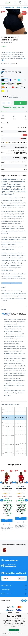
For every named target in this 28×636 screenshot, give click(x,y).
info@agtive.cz (10, 566)
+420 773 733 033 (11, 561)
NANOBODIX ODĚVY (9, 7)
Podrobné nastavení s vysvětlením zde (14, 632)
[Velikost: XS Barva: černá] (3, 482)
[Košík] (20, 3)
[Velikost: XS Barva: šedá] (7, 482)
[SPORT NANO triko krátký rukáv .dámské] (6, 477)
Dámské (18, 7)
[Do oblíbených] (4, 524)
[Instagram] (25, 600)
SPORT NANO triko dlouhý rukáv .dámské (21, 489)
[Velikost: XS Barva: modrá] (25, 482)
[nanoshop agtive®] (1, 7)
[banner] (7, 3)
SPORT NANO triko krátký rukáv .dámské (7, 489)
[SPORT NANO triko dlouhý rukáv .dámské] (20, 477)
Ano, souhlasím (14, 630)
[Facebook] (22, 600)
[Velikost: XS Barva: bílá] (11, 482)
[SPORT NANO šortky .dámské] (4, 550)
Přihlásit (21, 578)
